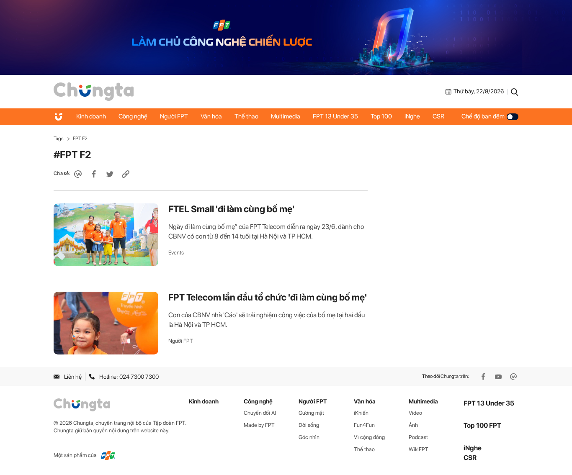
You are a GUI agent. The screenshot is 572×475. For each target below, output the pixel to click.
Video (415, 413)
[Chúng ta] (94, 90)
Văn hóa (211, 116)
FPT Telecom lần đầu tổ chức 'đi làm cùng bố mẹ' (267, 297)
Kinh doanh (91, 116)
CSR (438, 116)
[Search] (514, 91)
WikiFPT (418, 449)
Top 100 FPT (482, 425)
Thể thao (246, 116)
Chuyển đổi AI (260, 413)
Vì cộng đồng (369, 437)
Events (176, 252)
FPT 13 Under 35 (335, 116)
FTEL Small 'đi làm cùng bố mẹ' (231, 208)
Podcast (418, 437)
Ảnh (413, 425)
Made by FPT (259, 425)
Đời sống (309, 425)
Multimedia (285, 116)
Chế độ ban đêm (483, 116)
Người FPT (174, 116)
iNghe (412, 116)
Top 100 (381, 116)
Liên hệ (73, 376)
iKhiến (361, 413)
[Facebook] (484, 376)
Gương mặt (311, 413)
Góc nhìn (309, 437)
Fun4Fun (364, 425)
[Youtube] (499, 376)
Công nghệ (133, 116)
